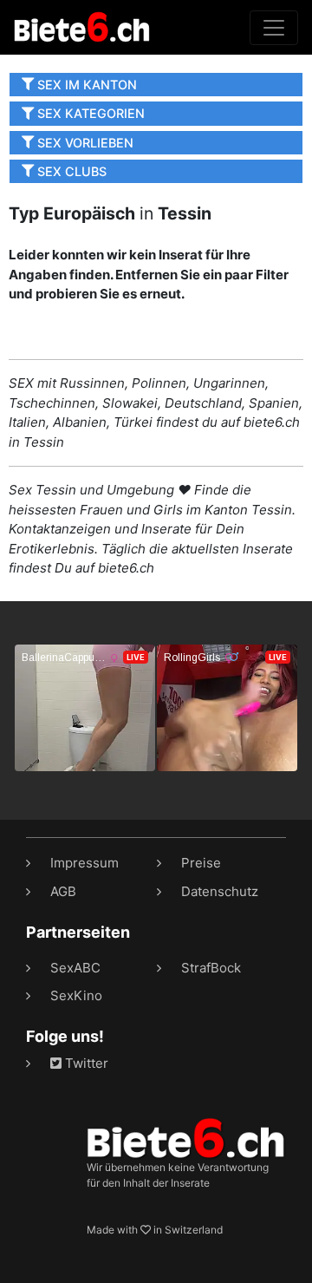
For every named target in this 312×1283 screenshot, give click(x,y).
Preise (201, 862)
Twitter (85, 1063)
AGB (63, 891)
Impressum (84, 862)
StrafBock (211, 967)
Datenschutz (219, 891)
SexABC (75, 967)
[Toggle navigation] (274, 27)
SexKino (76, 995)
